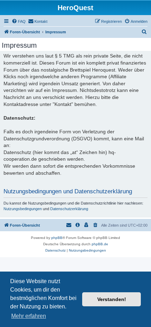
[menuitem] (19, 21)
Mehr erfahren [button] (28, 316)
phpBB (57, 238)
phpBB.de (100, 244)
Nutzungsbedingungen (23, 209)
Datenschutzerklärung (69, 209)
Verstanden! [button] (111, 299)
